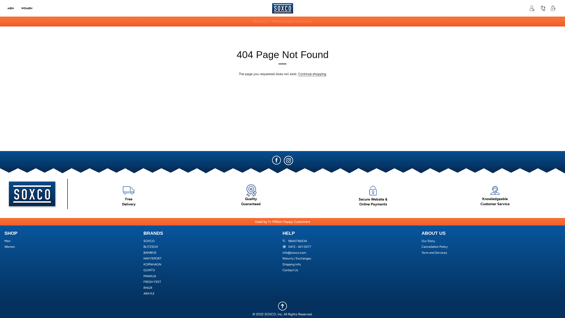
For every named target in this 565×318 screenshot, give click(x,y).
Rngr (147, 288)
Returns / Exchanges (296, 258)
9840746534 (297, 241)
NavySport (152, 258)
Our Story (428, 241)
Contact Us (290, 270)
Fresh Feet (152, 282)
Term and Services (434, 253)
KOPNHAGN (152, 264)
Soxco (148, 241)
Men (11, 8)
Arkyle (148, 293)
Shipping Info (291, 264)
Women (26, 8)
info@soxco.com (294, 253)
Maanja (149, 276)
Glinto (149, 270)
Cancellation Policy (435, 247)
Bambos (149, 253)
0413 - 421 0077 (299, 247)
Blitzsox (150, 247)
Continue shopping (312, 74)
